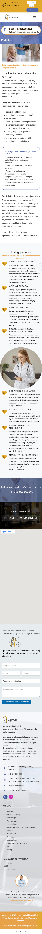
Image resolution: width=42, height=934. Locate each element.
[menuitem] (29, 2)
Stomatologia (11, 840)
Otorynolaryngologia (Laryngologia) (21, 827)
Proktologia (11, 834)
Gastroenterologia (13, 814)
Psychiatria (10, 837)
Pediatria (9, 830)
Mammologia (11, 824)
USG (8, 846)
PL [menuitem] (29, 2)
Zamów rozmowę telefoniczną (16, 702)
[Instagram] (11, 797)
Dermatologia (11, 821)
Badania (9, 811)
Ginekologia (11, 818)
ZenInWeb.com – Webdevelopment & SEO (21, 926)
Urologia (9, 850)
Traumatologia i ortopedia (16, 843)
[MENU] (34, 17)
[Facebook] (5, 797)
